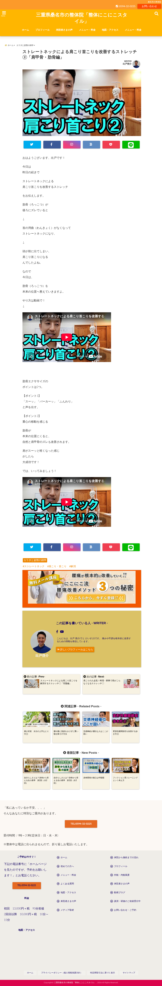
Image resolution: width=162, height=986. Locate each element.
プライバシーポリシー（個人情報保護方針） (61, 973)
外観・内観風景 (122, 875)
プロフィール (42, 30)
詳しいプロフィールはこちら (76, 649)
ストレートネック (34, 566)
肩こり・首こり (57, 566)
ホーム (25, 30)
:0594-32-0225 (126, 6)
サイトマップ (129, 973)
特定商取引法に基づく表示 (102, 973)
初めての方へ (67, 866)
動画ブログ (119, 892)
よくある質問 (67, 884)
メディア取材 (67, 910)
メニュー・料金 (87, 30)
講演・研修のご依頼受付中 (127, 901)
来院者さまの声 (64, 30)
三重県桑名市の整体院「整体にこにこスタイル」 (81, 18)
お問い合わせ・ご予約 (125, 910)
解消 (73, 566)
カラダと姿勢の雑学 (35, 560)
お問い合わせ (149, 6)
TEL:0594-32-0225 (81, 824)
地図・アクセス (110, 30)
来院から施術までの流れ (126, 857)
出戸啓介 (127, 64)
